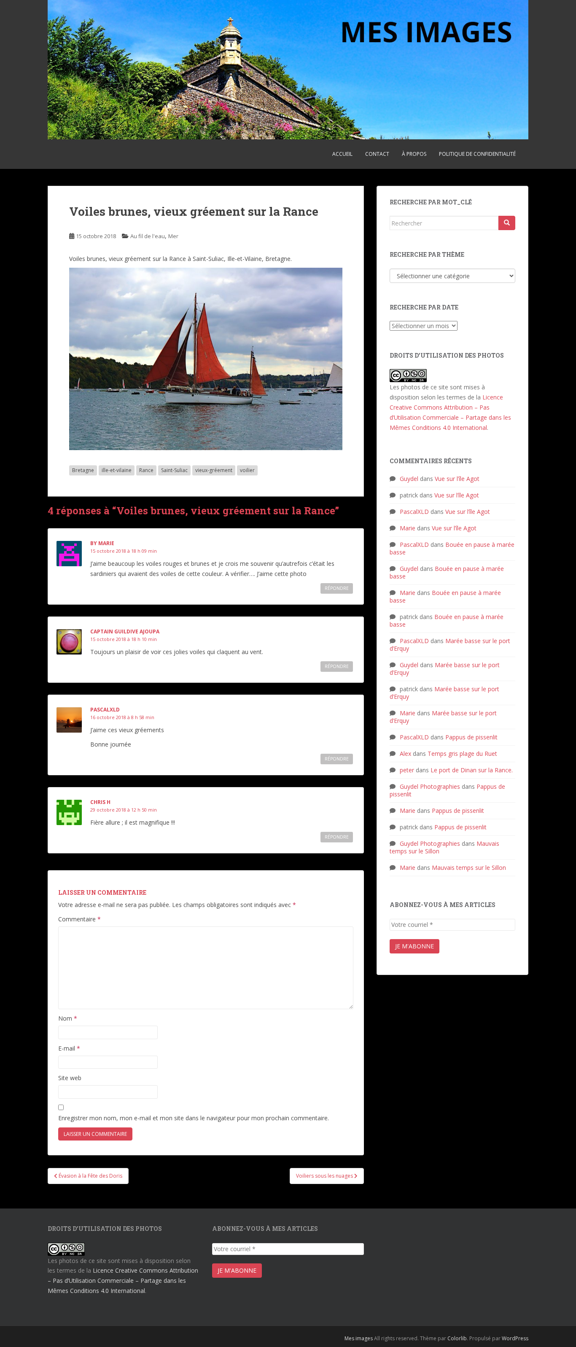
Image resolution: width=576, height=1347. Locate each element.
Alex (405, 754)
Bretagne (83, 470)
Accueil (342, 154)
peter (407, 770)
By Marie (102, 543)
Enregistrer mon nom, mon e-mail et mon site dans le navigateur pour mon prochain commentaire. (193, 1118)
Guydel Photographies (430, 786)
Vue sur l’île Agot (457, 479)
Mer (173, 236)
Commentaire (79, 919)
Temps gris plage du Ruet (462, 754)
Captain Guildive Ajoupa (124, 631)
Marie (407, 528)
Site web (69, 1078)
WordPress (515, 1338)
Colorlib (457, 1338)
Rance (146, 470)
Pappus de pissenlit (471, 737)
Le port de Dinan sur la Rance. (472, 770)
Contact (377, 154)
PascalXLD (105, 709)
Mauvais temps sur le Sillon (469, 868)
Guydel (409, 479)
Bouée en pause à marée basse (452, 548)
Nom (67, 1018)
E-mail (69, 1048)
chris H (100, 802)
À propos (414, 154)
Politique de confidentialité (477, 154)
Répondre (337, 588)
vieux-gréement (213, 470)
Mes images (359, 1338)
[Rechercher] (506, 223)
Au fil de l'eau (147, 236)
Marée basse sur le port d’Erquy (450, 644)
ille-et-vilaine (117, 470)
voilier (247, 470)
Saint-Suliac (174, 470)
